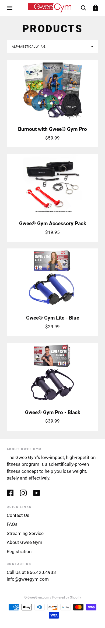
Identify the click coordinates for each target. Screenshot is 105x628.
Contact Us (18, 515)
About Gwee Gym (24, 542)
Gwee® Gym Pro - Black (52, 413)
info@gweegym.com (28, 579)
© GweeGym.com (36, 597)
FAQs (12, 524)
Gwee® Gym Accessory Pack (52, 224)
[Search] (83, 8)
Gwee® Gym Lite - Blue (52, 318)
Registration (19, 551)
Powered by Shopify (66, 597)
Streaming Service (25, 533)
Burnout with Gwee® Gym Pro (52, 129)
